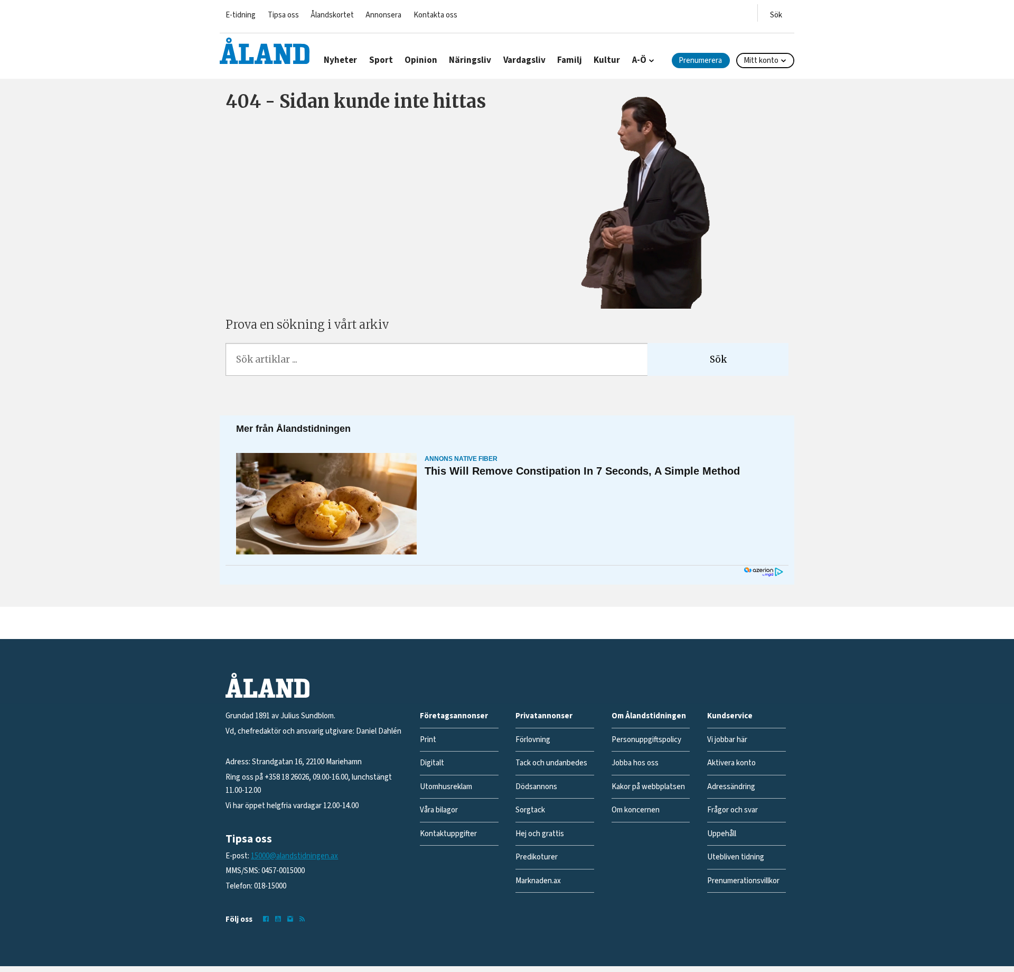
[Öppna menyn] (776, 13)
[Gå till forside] (264, 51)
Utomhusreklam (446, 786)
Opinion (421, 60)
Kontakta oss (435, 15)
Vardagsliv (524, 60)
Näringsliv (470, 60)
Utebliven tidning (735, 857)
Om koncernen (636, 810)
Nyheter (340, 60)
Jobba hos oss (635, 763)
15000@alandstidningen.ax (294, 856)
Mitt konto (761, 60)
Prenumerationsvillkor (743, 880)
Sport (381, 60)
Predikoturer (536, 857)
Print (428, 739)
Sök (718, 359)
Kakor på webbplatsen (648, 786)
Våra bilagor (439, 810)
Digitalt (432, 763)
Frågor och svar (732, 810)
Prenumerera (700, 60)
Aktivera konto (731, 763)
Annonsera (383, 15)
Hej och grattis (539, 833)
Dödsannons (536, 786)
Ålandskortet (332, 15)
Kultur (607, 60)
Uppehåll (721, 833)
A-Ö (639, 60)
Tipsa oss (283, 15)
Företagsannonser (454, 715)
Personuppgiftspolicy (646, 739)
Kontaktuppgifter (448, 833)
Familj (569, 60)
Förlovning (532, 739)
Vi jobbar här (727, 739)
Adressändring (731, 786)
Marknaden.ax (538, 880)
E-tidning (241, 15)
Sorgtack (530, 810)
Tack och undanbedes (551, 763)
